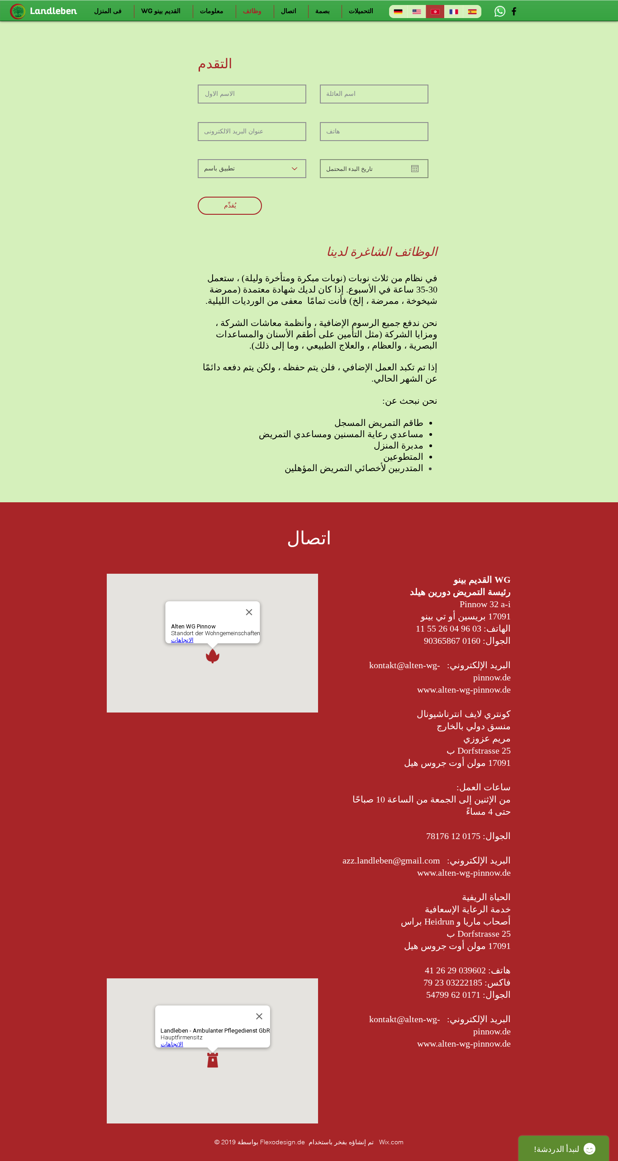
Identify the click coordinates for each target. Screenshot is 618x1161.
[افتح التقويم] (414, 168)
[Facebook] (514, 11)
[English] (416, 11)
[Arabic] (435, 11)
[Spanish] (472, 11)
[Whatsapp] (499, 11)
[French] (453, 11)
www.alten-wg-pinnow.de (464, 689)
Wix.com (391, 1142)
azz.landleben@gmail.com (391, 860)
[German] (398, 11)
